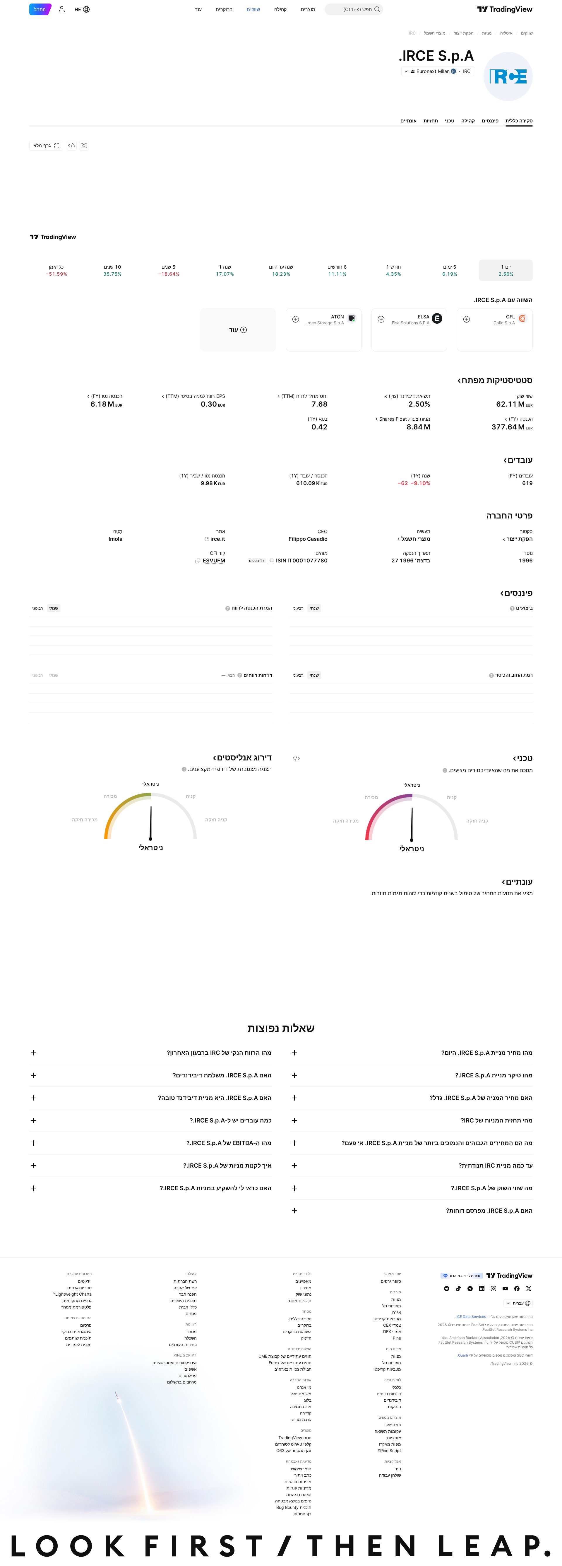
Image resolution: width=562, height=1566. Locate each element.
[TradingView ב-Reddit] (447, 1288)
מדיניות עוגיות (299, 1487)
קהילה (280, 9)
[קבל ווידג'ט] (72, 146)
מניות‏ (396, 1299)
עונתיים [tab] (408, 121)
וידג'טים (85, 1281)
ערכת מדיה (301, 1419)
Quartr (463, 1355)
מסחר (191, 1331)
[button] (296, 9)
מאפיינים (303, 1281)
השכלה (190, 1337)
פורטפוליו (392, 1424)
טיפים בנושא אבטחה (293, 1500)
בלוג (307, 1400)
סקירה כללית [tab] (519, 121)
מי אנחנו (304, 1387)
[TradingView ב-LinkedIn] (482, 1288)
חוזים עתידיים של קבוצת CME (284, 1356)
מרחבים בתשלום (182, 1381)
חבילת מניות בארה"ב (293, 1369)
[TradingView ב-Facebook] (517, 1288)
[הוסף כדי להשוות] (467, 319)
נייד (398, 1468)
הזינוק (306, 1337)
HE (78, 9)
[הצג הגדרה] (513, 396)
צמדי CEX (392, 1325)
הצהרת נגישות (298, 1494)
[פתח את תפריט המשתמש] (62, 9)
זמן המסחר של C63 (293, 1450)
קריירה (305, 1412)
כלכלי (396, 1387)
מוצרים (308, 9)
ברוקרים (224, 9)
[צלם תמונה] (84, 146)
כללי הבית (188, 1306)
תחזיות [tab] (431, 121)
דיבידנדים (392, 1400)
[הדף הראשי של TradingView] (505, 9)
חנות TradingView (294, 1437)
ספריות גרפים (79, 1287)
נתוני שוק (303, 1294)
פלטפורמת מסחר (76, 1306)
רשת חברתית (185, 1281)
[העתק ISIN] (271, 561)
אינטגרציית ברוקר (76, 1331)
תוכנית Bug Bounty (293, 1507)
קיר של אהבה (185, 1287)
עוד (198, 9)
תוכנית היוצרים (183, 1300)
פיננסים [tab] (490, 121)
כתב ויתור (302, 1475)
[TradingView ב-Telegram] (470, 1288)
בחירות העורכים (183, 1344)
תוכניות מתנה (299, 1300)
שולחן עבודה (390, 1475)
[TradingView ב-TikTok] (458, 1288)
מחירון (305, 1287)
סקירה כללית (300, 1318)
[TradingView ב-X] (529, 1288)
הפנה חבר (188, 1294)
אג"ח (396, 1312)
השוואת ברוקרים (297, 1331)
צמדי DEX (392, 1331)
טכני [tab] (449, 121)
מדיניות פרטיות (298, 1481)
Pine (397, 1337)
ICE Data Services (471, 1316)
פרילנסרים (188, 1375)
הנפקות (394, 1406)
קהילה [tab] (468, 121)
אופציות (394, 1437)
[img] (412, 71)
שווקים (253, 9)
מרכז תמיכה (300, 1406)
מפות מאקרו (390, 1444)
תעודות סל (391, 1305)
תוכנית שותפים (78, 1337)
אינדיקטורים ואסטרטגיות (175, 1362)
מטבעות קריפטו (387, 1318)
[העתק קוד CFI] (198, 561)
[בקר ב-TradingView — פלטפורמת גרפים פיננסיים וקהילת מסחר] (53, 237)
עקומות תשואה (388, 1431)
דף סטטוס (302, 1513)
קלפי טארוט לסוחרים (293, 1444)
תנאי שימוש (301, 1468)
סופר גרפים (391, 1281)
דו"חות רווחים (389, 1393)
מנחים (191, 1313)
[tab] (314, 608)
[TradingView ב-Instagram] (493, 1288)
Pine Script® (389, 1450)
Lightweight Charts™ (72, 1294)
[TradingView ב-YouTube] (505, 1288)
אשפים (190, 1369)
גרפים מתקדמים (77, 1300)
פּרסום (86, 1325)
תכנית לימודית (79, 1344)
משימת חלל (301, 1393)
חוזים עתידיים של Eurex (290, 1362)
